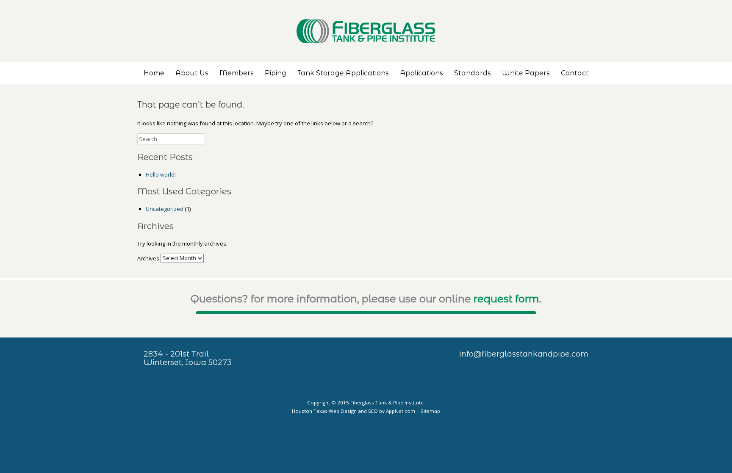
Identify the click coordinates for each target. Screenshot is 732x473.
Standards (472, 73)
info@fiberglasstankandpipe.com (523, 354)
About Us (191, 73)
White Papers (526, 73)
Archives (148, 258)
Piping (275, 73)
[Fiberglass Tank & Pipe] (366, 31)
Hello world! (161, 174)
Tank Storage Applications (343, 73)
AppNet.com (400, 411)
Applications (421, 73)
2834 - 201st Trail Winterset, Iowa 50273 (188, 358)
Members (236, 73)
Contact (575, 73)
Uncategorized (164, 209)
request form (506, 299)
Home (154, 73)
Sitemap (430, 411)
